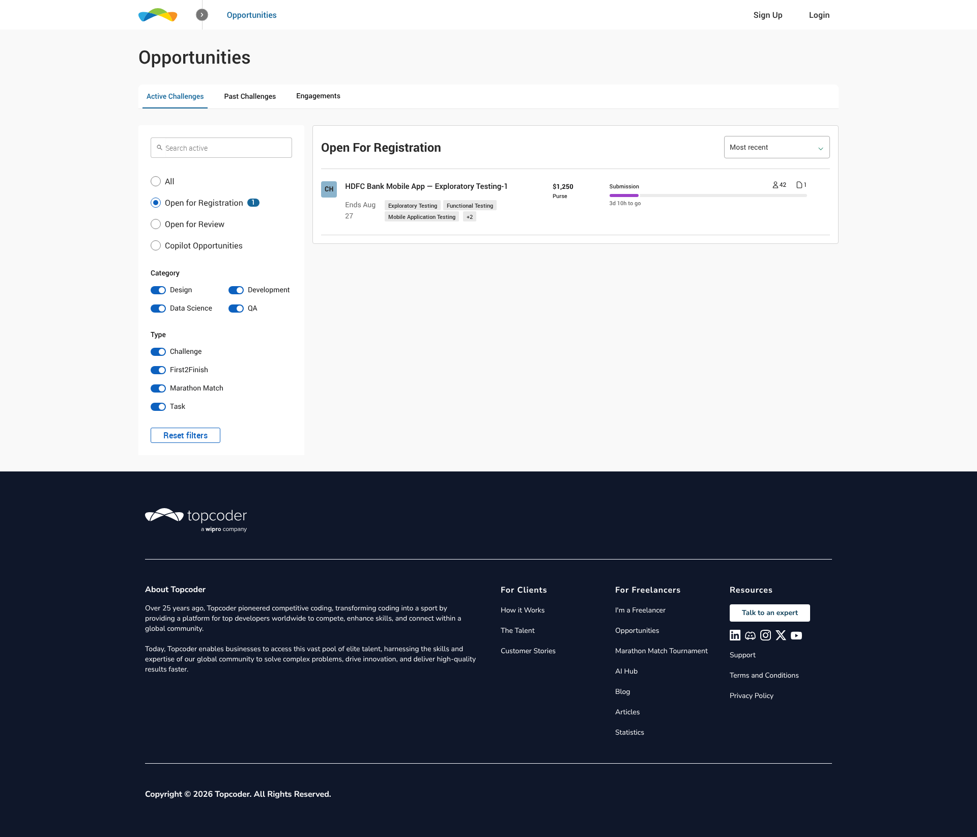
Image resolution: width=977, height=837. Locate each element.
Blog (622, 691)
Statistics (629, 732)
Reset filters (185, 435)
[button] (202, 15)
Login (819, 14)
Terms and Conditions (764, 675)
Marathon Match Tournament (661, 651)
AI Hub (626, 671)
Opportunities (252, 14)
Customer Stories (528, 651)
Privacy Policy (751, 696)
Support (743, 655)
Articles (627, 712)
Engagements (318, 96)
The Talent (518, 630)
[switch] (182, 290)
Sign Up (768, 14)
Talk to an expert (770, 613)
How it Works (522, 610)
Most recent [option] (749, 147)
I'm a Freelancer (640, 610)
